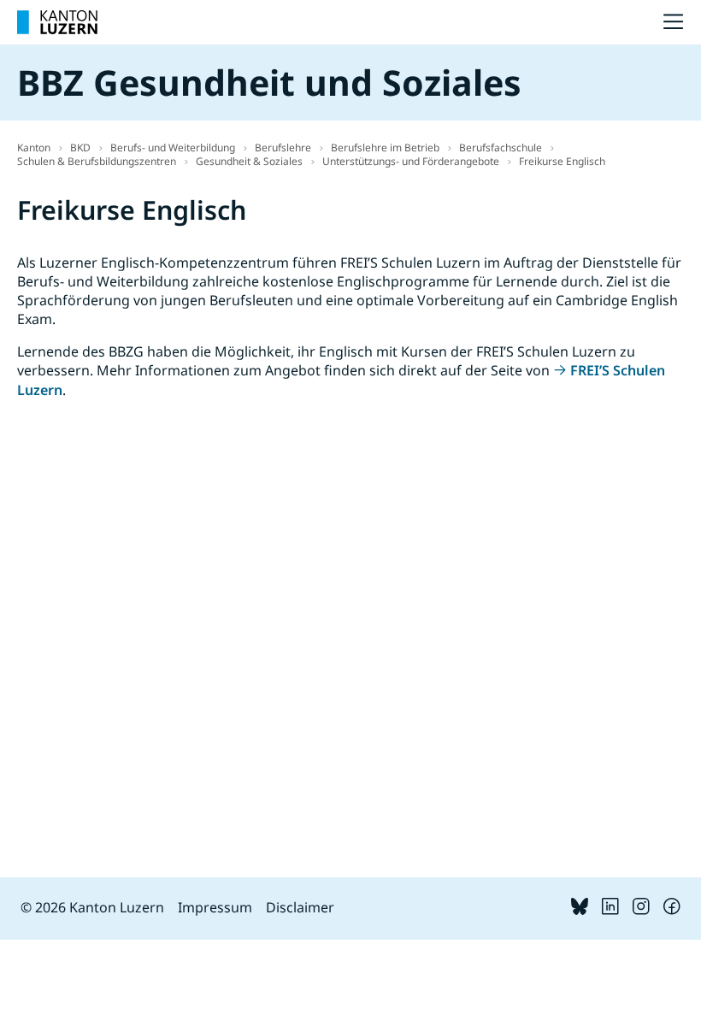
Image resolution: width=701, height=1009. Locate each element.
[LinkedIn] (610, 909)
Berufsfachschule (500, 147)
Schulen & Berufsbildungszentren (96, 161)
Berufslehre (283, 147)
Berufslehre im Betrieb (385, 147)
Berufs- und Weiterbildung (172, 147)
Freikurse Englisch (562, 161)
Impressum (215, 907)
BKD (80, 147)
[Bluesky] (579, 909)
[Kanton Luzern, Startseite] (57, 22)
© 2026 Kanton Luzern (92, 907)
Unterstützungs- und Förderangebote (410, 161)
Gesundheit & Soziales (249, 161)
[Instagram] (641, 909)
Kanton (33, 147)
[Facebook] (671, 909)
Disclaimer (300, 907)
